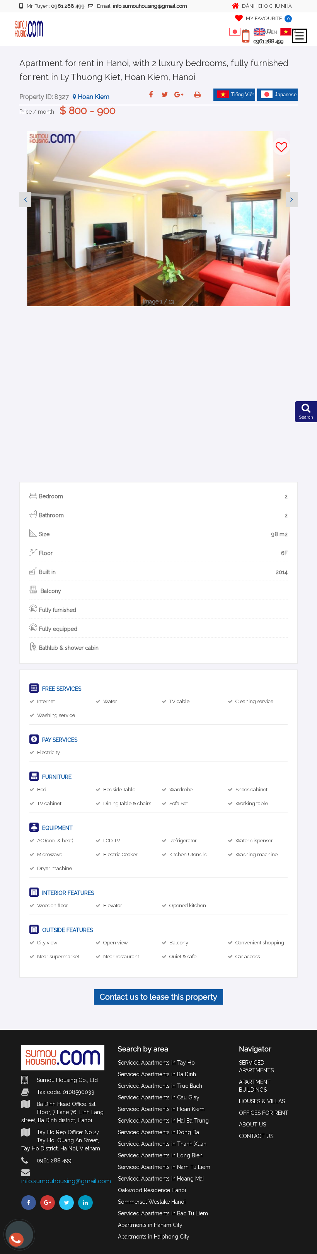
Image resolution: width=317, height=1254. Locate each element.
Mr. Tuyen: (56, 6)
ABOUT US (252, 1124)
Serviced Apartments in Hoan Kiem (161, 1109)
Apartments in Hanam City (150, 1225)
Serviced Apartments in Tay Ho (156, 1063)
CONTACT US (256, 1136)
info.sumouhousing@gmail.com (66, 1181)
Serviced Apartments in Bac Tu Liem (163, 1213)
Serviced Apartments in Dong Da (158, 1132)
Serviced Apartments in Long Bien (160, 1155)
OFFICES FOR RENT (263, 1113)
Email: (142, 6)
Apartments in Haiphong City (153, 1237)
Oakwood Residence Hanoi (152, 1190)
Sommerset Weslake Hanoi (152, 1202)
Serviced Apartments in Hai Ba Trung (163, 1121)
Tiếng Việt (242, 94)
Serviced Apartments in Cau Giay (158, 1097)
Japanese (286, 94)
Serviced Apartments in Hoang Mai (161, 1179)
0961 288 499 (268, 41)
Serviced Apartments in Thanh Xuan (162, 1144)
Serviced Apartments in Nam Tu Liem (164, 1167)
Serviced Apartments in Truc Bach (160, 1086)
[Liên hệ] (15, 1243)
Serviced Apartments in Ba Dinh (157, 1074)
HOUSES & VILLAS (262, 1101)
